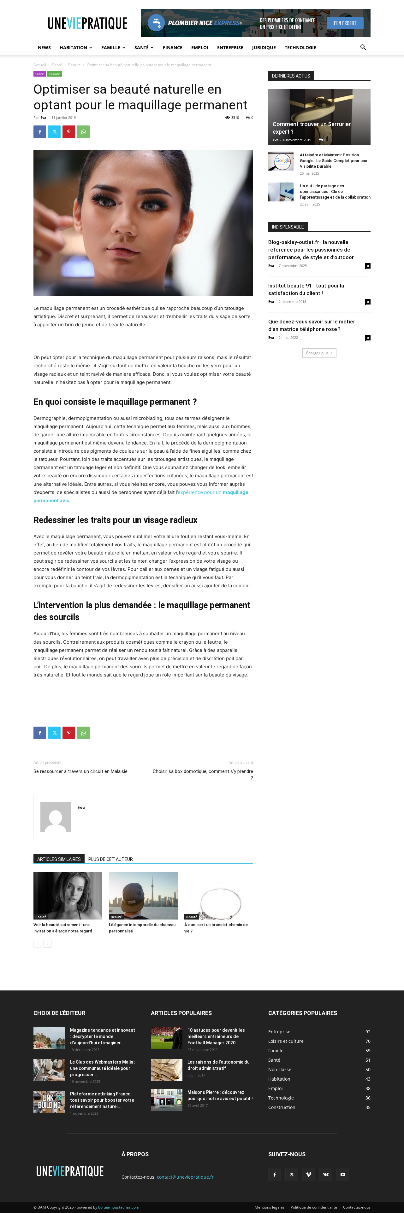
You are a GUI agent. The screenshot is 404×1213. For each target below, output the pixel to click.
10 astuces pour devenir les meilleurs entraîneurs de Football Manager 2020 (216, 1036)
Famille (110, 47)
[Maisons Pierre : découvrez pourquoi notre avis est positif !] (166, 1100)
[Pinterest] (68, 131)
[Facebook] (39, 131)
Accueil (39, 64)
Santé (141, 47)
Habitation (73, 47)
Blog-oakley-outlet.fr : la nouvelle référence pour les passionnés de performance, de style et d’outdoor (311, 249)
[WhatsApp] (83, 131)
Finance (172, 47)
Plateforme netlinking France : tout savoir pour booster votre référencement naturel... (102, 1100)
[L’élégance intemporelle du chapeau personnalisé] (143, 896)
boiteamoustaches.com (118, 1207)
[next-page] (47, 944)
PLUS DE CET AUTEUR (110, 859)
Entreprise (230, 47)
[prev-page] (37, 944)
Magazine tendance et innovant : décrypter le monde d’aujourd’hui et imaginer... (102, 1036)
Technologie (300, 47)
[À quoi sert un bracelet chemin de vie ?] (218, 896)
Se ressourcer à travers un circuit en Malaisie (80, 771)
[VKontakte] (325, 1175)
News (44, 47)
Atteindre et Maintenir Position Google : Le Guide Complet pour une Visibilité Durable (333, 161)
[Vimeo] (308, 1175)
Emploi (199, 47)
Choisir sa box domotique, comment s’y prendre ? (203, 775)
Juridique (264, 47)
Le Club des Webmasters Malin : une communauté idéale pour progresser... (102, 1068)
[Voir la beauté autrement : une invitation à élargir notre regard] (67, 896)
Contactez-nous (357, 1207)
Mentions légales (270, 1207)
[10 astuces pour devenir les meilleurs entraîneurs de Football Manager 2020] (166, 1038)
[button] (363, 48)
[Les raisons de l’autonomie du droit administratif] (166, 1070)
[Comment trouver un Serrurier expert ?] (319, 117)
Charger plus (317, 353)
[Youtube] (342, 1175)
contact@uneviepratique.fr (185, 1177)
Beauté (74, 64)
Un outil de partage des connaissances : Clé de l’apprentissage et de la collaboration (335, 191)
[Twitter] (54, 131)
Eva (43, 117)
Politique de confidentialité (314, 1207)
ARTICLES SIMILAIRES (59, 859)
